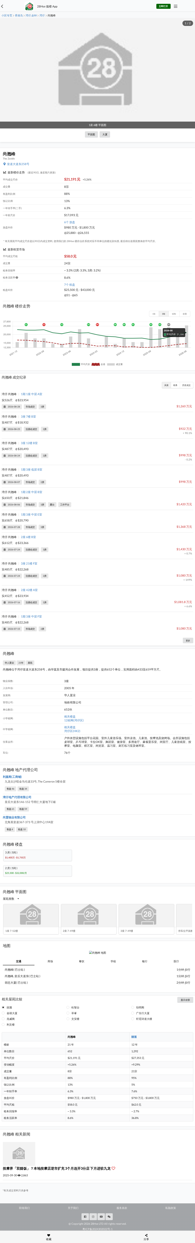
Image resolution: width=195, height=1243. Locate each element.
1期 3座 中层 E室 (31, 514)
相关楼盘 (70, 716)
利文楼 (11, 1024)
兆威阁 (11, 1018)
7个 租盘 (69, 284)
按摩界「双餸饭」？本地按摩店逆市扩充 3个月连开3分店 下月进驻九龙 (57, 1168)
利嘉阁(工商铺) (12, 776)
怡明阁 (140, 1007)
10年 (174, 314)
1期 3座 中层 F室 (31, 616)
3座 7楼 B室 (28, 416)
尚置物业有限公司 (14, 817)
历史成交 (186, 385)
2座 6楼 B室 (28, 537)
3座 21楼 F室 (29, 563)
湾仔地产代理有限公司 (17, 797)
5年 (163, 314)
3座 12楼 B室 (29, 443)
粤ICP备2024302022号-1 (97, 1229)
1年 (154, 314)
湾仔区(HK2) (72, 731)
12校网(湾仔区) (74, 720)
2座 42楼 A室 (29, 590)
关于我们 (73, 1207)
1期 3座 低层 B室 (31, 469)
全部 (185, 314)
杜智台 (75, 1007)
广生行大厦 (142, 1013)
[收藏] (114, 1168)
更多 (188, 640)
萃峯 (74, 1013)
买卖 (166, 385)
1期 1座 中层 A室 (31, 394)
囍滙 (9, 1007)
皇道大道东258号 (18, 164)
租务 (175, 385)
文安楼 (75, 1018)
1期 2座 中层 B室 (31, 492)
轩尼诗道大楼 (144, 1018)
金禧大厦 (12, 1013)
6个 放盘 (69, 222)
